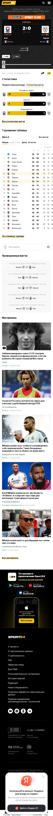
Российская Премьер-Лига (12, 505)
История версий (16, 678)
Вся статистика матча (13, 121)
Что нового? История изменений (30, 579)
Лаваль (15, 177)
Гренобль (16, 193)
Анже (14, 158)
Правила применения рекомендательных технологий (24, 700)
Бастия (15, 201)
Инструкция (26, 621)
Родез (14, 166)
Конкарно (16, 224)
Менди (22, 50)
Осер (14, 154)
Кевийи (15, 220)
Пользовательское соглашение (24, 674)
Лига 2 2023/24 (26, 9)
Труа (14, 216)
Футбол (16, 9)
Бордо (14, 197)
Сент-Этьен (17, 162)
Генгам (15, 185)
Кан (5, 38)
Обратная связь (16, 664)
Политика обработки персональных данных (26, 693)
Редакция (13, 683)
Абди (22, 48)
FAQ (10, 660)
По (13, 189)
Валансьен (16, 228)
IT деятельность (16, 655)
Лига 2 (4, 550)
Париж (15, 170)
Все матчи (43, 137)
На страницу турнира (13, 236)
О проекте (13, 646)
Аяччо (14, 209)
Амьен (46, 38)
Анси (14, 205)
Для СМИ (12, 669)
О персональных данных (20, 651)
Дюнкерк (16, 212)
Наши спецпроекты (18, 687)
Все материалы (10, 558)
